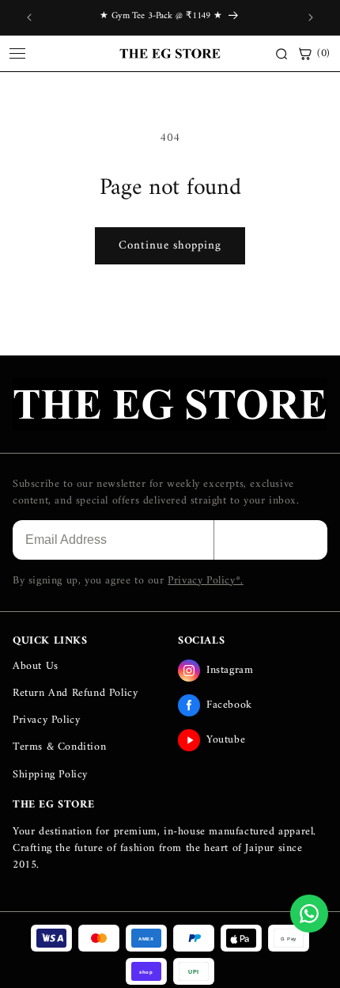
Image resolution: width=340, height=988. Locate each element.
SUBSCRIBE (270, 539)
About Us (36, 666)
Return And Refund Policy (75, 693)
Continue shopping (170, 245)
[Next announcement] (310, 17)
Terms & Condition (59, 747)
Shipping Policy (50, 775)
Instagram (229, 670)
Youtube (225, 740)
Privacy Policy (46, 720)
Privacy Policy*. (206, 581)
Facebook (229, 705)
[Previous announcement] (29, 17)
